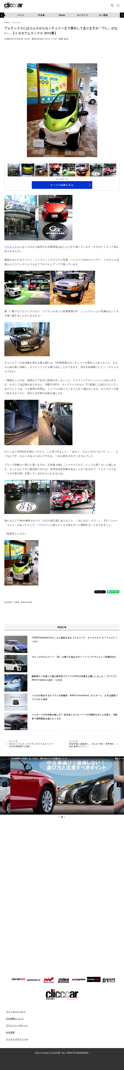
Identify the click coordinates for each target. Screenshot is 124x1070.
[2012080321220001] (27, 496)
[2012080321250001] (55, 217)
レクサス (8, 601)
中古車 (41, 14)
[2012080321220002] (21, 562)
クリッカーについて (16, 1011)
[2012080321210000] (27, 339)
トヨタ (16, 601)
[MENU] (118, 6)
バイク (20, 14)
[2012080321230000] (72, 287)
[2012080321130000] (21, 217)
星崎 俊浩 (64, 39)
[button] (122, 15)
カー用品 (103, 14)
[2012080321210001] (55, 422)
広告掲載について (15, 1018)
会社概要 (10, 1032)
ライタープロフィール (17, 1039)
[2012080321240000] (27, 287)
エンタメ (17, 22)
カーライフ (82, 14)
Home (62, 14)
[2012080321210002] (21, 422)
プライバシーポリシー (17, 1025)
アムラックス (12, 246)
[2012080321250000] (72, 496)
